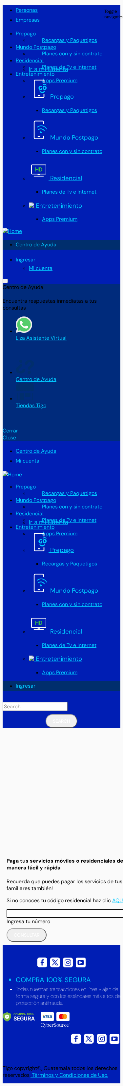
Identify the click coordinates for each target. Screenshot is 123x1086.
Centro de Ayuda (36, 244)
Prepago (26, 33)
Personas (27, 10)
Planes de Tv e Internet (69, 67)
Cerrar (10, 430)
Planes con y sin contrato (72, 53)
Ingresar (25, 685)
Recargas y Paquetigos (69, 40)
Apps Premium (59, 219)
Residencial (30, 60)
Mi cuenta (40, 268)
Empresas (28, 19)
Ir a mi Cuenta (48, 69)
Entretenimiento (35, 73)
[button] (25, 259)
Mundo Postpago (36, 47)
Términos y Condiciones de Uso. (69, 1075)
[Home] (12, 231)
